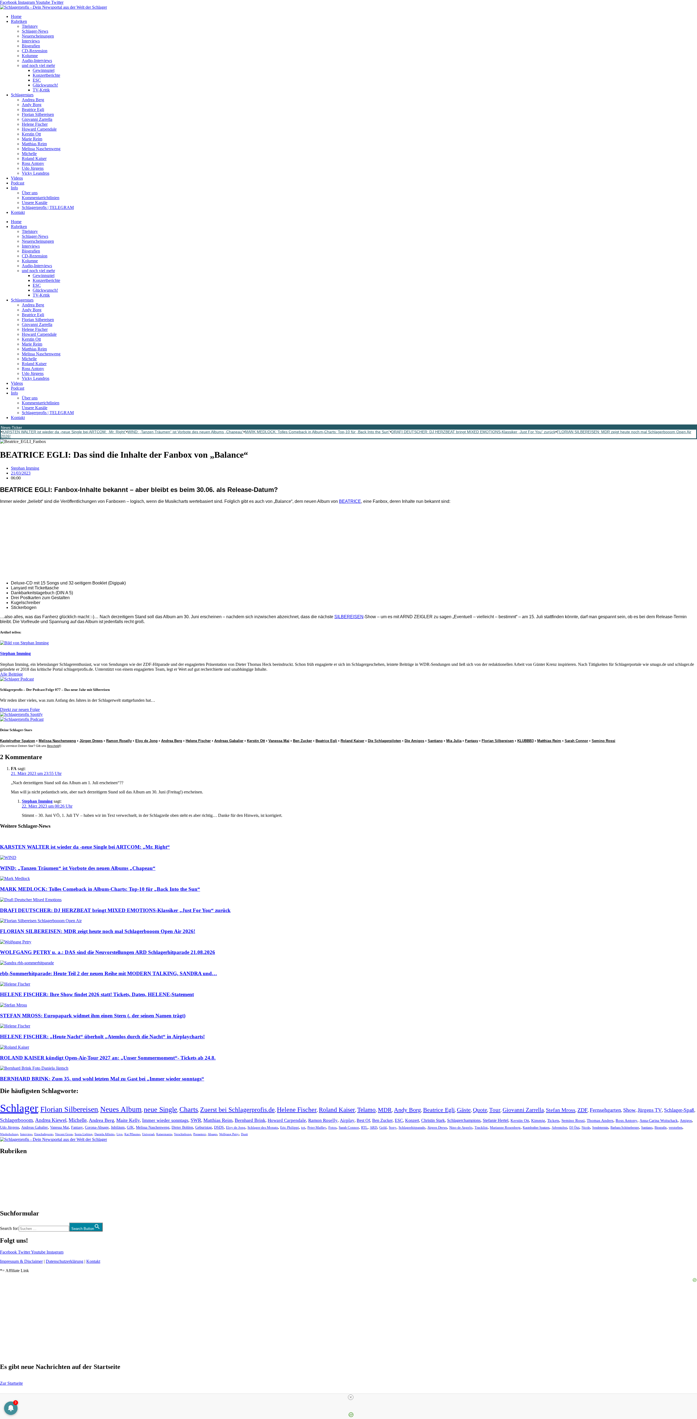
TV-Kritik (41, 90)
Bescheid (53, 745)
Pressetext (199, 1134)
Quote (480, 1110)
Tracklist (481, 1127)
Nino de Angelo (460, 1127)
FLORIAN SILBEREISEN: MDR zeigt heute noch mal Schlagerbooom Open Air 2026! (97, 931)
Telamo (366, 1109)
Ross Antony (33, 163)
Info (14, 188)
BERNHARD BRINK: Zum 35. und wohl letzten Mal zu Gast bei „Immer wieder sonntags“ (102, 1079)
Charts (188, 1109)
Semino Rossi (603, 741)
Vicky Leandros (35, 173)
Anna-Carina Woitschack (659, 1120)
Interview (26, 1134)
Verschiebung (182, 1134)
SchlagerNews (12, 1167)
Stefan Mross (560, 1110)
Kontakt (18, 212)
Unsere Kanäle (34, 202)
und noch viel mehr (38, 65)
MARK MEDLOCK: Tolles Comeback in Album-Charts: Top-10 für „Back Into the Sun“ (317, 432)
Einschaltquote (43, 1134)
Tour (494, 1110)
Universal (148, 1134)
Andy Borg (31, 104)
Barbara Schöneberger (624, 1127)
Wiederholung (9, 1134)
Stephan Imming (37, 801)
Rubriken (19, 21)
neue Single (160, 1109)
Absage (212, 1134)
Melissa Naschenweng (41, 148)
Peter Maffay (316, 1127)
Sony (392, 1127)
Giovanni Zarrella (37, 119)
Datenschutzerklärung (64, 1261)
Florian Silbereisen (38, 114)
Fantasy (471, 741)
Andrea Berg (33, 99)
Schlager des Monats (262, 1127)
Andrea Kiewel (50, 1120)
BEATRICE (350, 501)
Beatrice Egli (33, 109)
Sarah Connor (576, 741)
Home (16, 16)
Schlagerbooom (16, 1120)
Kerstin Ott (31, 134)
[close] (350, 1397)
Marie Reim (32, 139)
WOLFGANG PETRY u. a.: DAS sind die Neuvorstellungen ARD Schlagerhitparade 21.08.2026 (107, 952)
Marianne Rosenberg (505, 1127)
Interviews (31, 41)
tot (303, 1127)
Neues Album (121, 1109)
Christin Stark (433, 1120)
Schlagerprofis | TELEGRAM (48, 207)
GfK (130, 1127)
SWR (196, 1120)
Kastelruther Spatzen (536, 1127)
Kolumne (30, 55)
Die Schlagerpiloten (384, 741)
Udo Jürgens (33, 168)
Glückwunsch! (45, 85)
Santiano (435, 741)
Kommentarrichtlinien (40, 197)
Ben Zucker (302, 741)
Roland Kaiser (34, 158)
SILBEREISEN (348, 616)
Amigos (686, 1120)
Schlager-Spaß (679, 1110)
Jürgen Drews (91, 741)
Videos (17, 178)
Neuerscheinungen (38, 36)
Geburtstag (203, 1127)
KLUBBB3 (525, 741)
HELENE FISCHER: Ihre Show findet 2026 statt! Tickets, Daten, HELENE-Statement (97, 994)
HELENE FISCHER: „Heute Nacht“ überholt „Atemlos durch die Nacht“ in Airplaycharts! (102, 1036)
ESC (37, 80)
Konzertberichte (46, 75)
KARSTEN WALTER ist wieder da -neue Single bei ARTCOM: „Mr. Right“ (64, 432)
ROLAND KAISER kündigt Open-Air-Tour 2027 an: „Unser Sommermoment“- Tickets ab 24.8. (108, 1058)
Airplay (347, 1120)
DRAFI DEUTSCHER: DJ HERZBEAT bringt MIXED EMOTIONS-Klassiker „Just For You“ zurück (473, 432)
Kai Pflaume (132, 1134)
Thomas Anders (600, 1120)
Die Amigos (414, 741)
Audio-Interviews (37, 60)
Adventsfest (559, 1127)
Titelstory (30, 26)
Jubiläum (118, 1127)
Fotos (332, 1127)
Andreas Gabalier (228, 741)
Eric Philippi (289, 1127)
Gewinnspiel (43, 70)
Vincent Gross (63, 1134)
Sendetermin (600, 1127)
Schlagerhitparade (412, 1127)
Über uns (30, 192)
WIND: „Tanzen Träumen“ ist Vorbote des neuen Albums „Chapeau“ (185, 432)
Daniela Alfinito (104, 1134)
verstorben (675, 1127)
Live (119, 1134)
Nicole (586, 1127)
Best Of (363, 1120)
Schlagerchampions (464, 1120)
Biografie (661, 1127)
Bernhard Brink (250, 1120)
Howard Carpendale (39, 129)
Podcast (17, 183)
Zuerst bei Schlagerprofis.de (237, 1109)
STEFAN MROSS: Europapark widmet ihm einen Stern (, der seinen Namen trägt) (92, 1015)
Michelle (29, 153)
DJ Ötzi (574, 1127)
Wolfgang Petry (229, 1134)
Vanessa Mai (278, 741)
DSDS (219, 1127)
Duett (244, 1134)
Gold (383, 1127)
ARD (373, 1127)
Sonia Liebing (83, 1134)
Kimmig (538, 1120)
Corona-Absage (97, 1127)
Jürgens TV (650, 1110)
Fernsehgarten (605, 1110)
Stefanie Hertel (495, 1120)
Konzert (412, 1120)
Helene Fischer (35, 124)
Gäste (464, 1110)
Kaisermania (164, 1134)
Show (629, 1110)
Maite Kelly (128, 1120)
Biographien (10, 1182)
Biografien (31, 46)
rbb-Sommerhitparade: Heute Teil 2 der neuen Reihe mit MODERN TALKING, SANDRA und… (108, 973)
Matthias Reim (34, 143)
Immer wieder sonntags (165, 1120)
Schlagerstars (22, 95)
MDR (385, 1109)
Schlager (19, 1108)
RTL (364, 1127)
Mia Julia (453, 741)
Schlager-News (35, 31)
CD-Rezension (34, 50)
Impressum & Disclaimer (21, 1261)
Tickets (553, 1120)
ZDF (582, 1110)
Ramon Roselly (119, 741)
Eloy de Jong (146, 741)
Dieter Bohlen (182, 1127)
